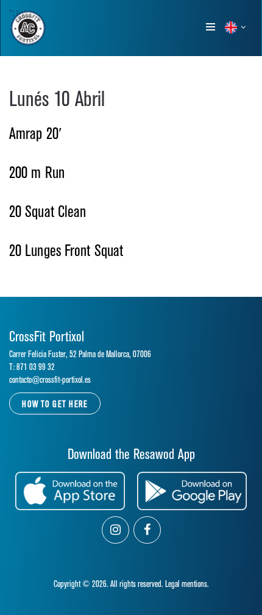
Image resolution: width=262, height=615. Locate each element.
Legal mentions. (187, 584)
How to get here (55, 404)
